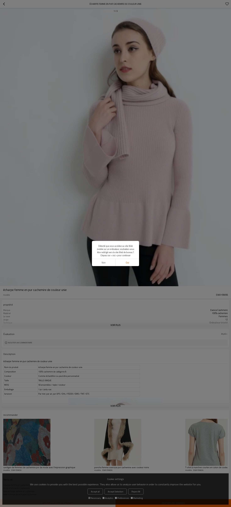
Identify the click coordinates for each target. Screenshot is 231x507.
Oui (127, 262)
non (104, 262)
